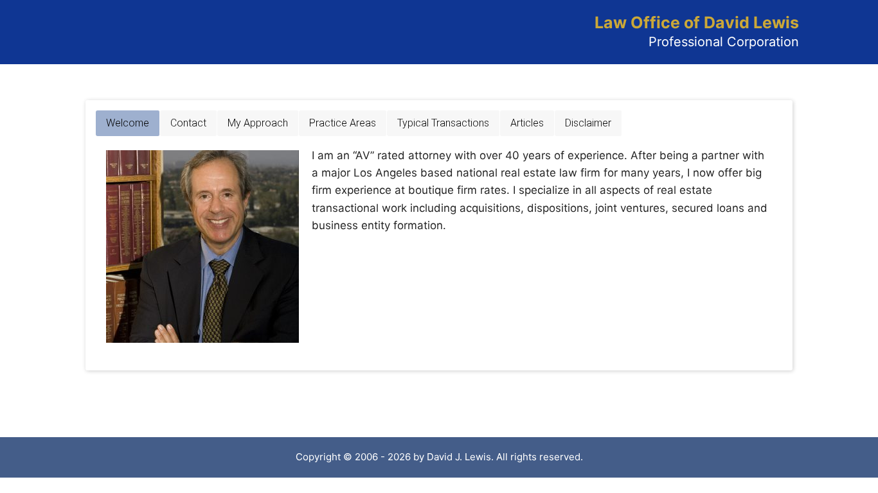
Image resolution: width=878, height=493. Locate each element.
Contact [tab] (188, 123)
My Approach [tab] (258, 123)
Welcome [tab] (127, 123)
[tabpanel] (439, 246)
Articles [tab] (527, 123)
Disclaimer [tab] (588, 123)
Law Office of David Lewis (697, 22)
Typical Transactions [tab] (443, 123)
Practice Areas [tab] (342, 123)
